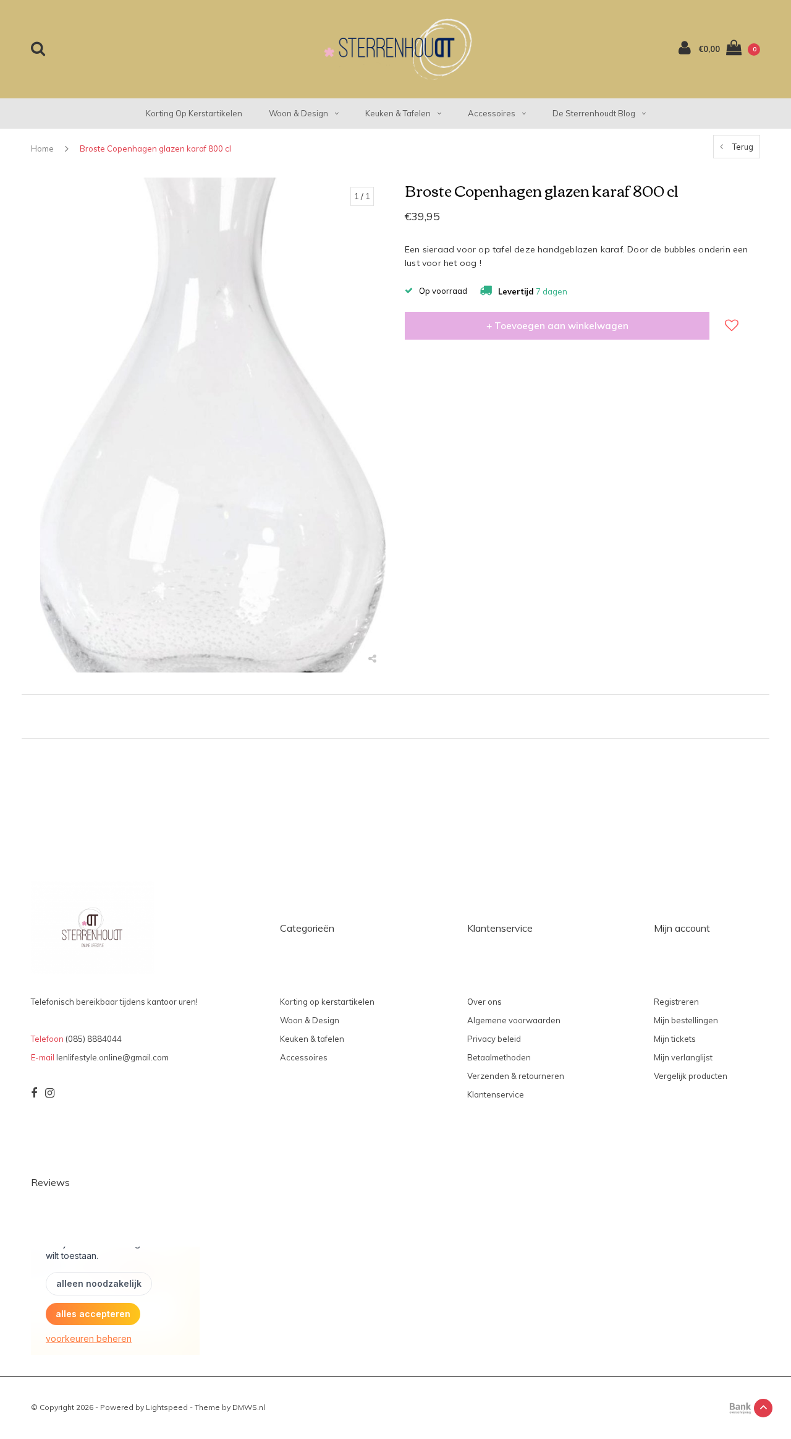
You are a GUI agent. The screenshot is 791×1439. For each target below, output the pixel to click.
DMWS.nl (248, 1407)
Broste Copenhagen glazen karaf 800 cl (155, 148)
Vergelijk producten (690, 1076)
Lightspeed (167, 1407)
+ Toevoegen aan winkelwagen (557, 326)
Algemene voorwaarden (513, 1020)
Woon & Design (298, 113)
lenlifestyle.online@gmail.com (112, 1057)
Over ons (484, 1002)
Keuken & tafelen (398, 113)
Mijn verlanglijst (683, 1057)
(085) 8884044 (94, 1039)
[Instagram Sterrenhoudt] (49, 1093)
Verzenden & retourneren (515, 1076)
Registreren (676, 1002)
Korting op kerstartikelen (194, 113)
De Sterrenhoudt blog (593, 113)
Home (42, 148)
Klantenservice (495, 1094)
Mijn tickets (675, 1039)
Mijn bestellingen (686, 1020)
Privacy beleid (494, 1039)
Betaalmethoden (499, 1057)
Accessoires (491, 113)
